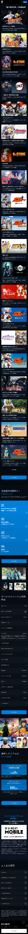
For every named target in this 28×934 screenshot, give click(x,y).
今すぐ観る (14, 477)
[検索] (22, 2)
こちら (20, 638)
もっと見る (14, 469)
